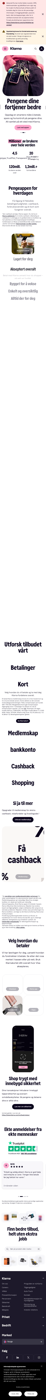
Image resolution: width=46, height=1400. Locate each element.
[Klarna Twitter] (28, 1357)
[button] (43, 14)
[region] (23, 1381)
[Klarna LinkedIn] (18, 1357)
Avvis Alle (15, 1394)
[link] (12, 984)
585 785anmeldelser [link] (29, 1154)
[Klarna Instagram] (39, 1357)
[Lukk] (41, 1366)
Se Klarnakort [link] (23, 721)
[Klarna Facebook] (7, 1357)
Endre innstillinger (23, 1387)
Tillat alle (30, 1394)
